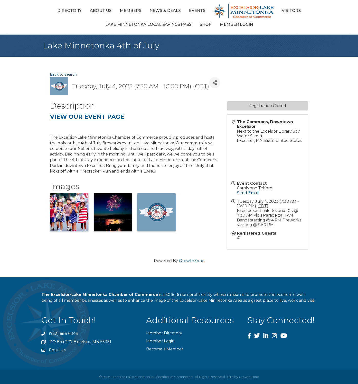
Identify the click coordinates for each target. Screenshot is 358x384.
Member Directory (164, 333)
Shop (206, 24)
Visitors (291, 10)
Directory (69, 10)
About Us (101, 10)
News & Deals (165, 10)
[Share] (214, 82)
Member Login (236, 24)
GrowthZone (191, 260)
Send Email (248, 193)
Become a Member (164, 349)
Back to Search (63, 74)
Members (130, 10)
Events (197, 10)
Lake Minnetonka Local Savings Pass (148, 24)
